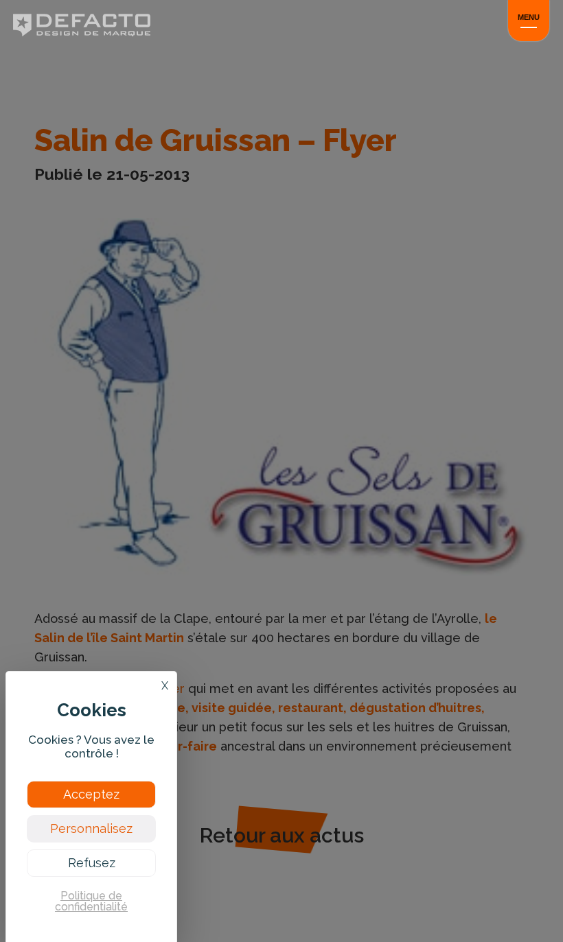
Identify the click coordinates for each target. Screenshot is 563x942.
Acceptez (91, 794)
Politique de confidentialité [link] (91, 901)
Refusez (91, 863)
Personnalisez (91, 828)
